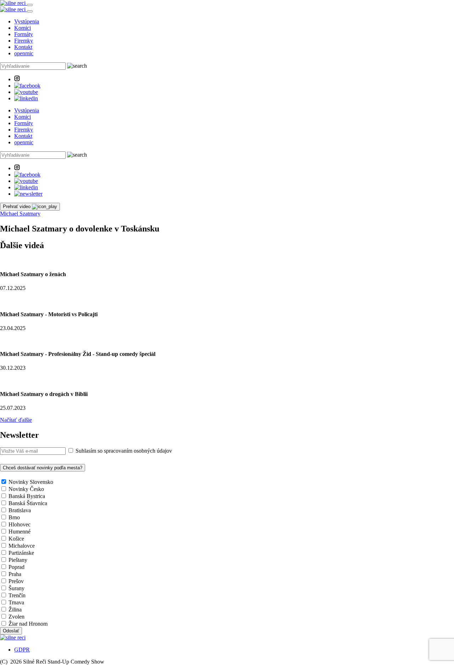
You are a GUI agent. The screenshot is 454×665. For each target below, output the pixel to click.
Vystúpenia (26, 21)
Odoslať (11, 630)
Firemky (23, 41)
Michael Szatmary (20, 214)
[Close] (30, 11)
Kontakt (23, 47)
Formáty (23, 34)
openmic (23, 53)
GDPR (22, 650)
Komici (22, 28)
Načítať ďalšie (16, 420)
